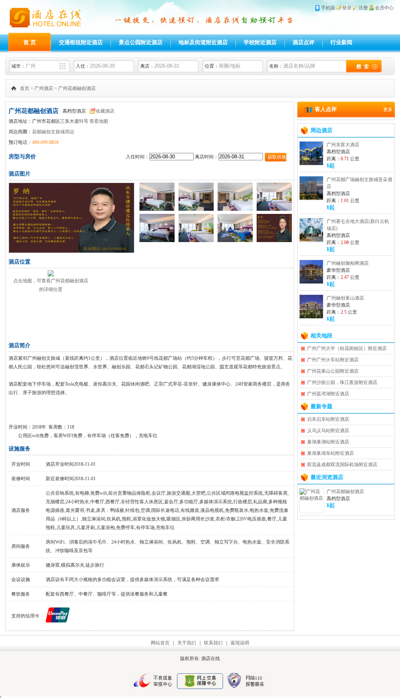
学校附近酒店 (260, 42)
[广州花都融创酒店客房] (157, 209)
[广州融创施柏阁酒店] (311, 282)
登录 (347, 8)
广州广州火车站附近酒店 (333, 359)
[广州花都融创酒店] (312, 498)
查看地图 (98, 121)
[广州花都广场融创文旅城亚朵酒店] (311, 198)
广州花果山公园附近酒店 (333, 371)
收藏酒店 (105, 111)
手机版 (328, 8)
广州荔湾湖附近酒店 (328, 394)
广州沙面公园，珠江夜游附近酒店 (342, 382)
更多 (388, 109)
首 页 (29, 42)
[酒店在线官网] (50, 31)
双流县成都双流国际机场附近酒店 (342, 464)
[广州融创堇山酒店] (311, 316)
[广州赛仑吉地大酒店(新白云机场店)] (311, 240)
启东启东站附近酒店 (328, 419)
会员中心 (384, 8)
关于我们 (186, 643)
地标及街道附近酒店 (203, 42)
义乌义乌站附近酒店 (328, 430)
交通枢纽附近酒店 (81, 42)
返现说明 (239, 643)
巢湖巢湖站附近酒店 (328, 442)
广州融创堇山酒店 (345, 298)
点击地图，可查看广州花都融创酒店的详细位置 (50, 285)
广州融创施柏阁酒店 (348, 263)
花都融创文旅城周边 (53, 132)
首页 (24, 88)
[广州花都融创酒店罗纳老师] (71, 251)
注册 (363, 8)
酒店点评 (303, 42)
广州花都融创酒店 (77, 88)
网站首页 (160, 643)
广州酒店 (43, 88)
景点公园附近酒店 (140, 42)
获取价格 (277, 157)
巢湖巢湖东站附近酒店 (330, 453)
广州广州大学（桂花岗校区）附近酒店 (347, 348)
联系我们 (213, 643)
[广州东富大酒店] (311, 163)
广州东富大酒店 (343, 144)
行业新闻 (341, 42)
